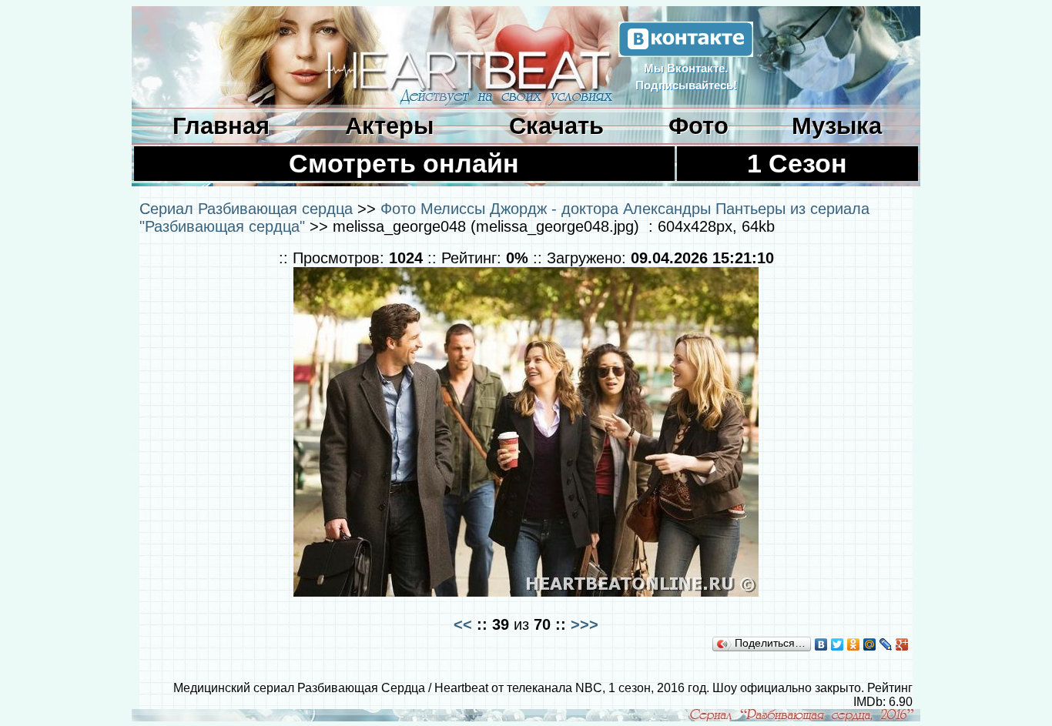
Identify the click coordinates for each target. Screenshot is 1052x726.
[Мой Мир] (870, 644)
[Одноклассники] (854, 644)
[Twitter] (837, 644)
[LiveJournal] (886, 644)
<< (463, 624)
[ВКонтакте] (821, 644)
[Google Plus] (902, 644)
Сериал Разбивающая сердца (246, 208)
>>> (584, 624)
